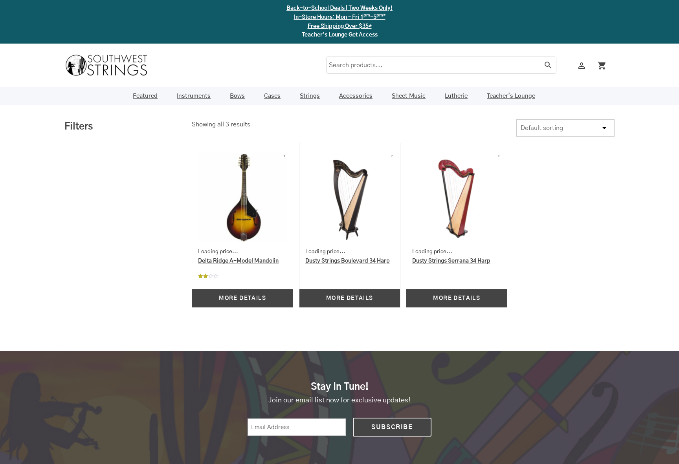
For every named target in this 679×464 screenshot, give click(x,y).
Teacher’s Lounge (511, 96)
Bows (237, 96)
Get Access (363, 35)
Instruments (194, 96)
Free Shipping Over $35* (340, 26)
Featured (145, 96)
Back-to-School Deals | (339, 8)
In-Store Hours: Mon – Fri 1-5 (339, 17)
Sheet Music (409, 96)
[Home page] (111, 65)
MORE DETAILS (242, 298)
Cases (272, 96)
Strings (310, 96)
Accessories (356, 96)
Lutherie (456, 96)
